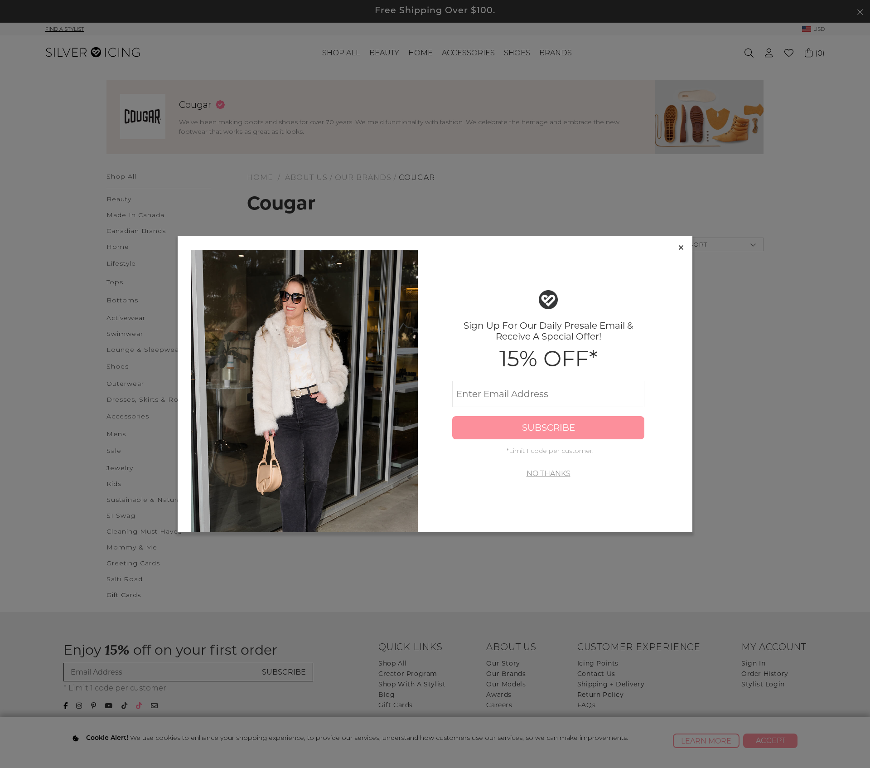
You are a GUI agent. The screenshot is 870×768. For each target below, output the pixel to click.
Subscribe (548, 427)
